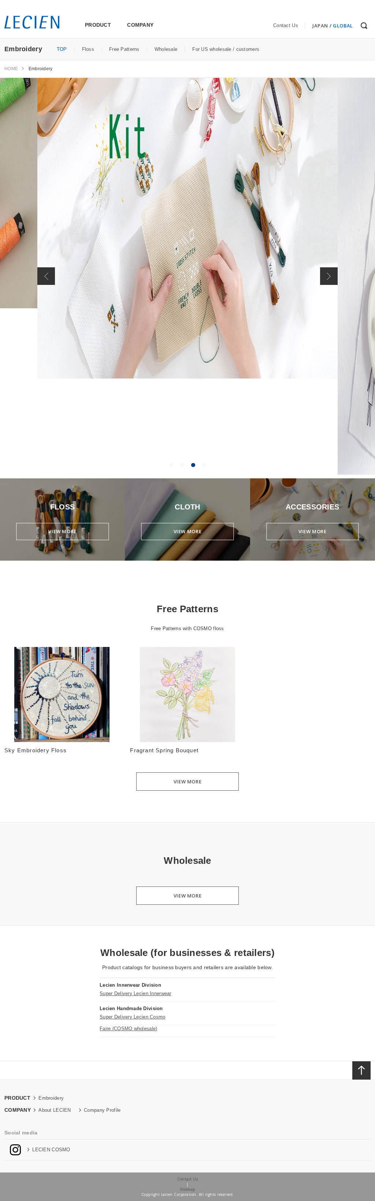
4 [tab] (204, 465)
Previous (46, 276)
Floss (88, 49)
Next (329, 276)
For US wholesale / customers (225, 49)
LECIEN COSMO (51, 1149)
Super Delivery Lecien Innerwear (135, 993)
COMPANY (140, 25)
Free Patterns (124, 49)
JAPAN (320, 25)
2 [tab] (182, 465)
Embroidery (51, 1098)
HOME (11, 68)
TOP (62, 49)
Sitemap (187, 1189)
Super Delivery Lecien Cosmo (133, 1017)
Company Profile (102, 1110)
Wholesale (166, 49)
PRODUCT (98, 25)
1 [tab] (171, 465)
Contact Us (285, 25)
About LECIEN (54, 1110)
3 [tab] (193, 465)
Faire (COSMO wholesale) (128, 1028)
